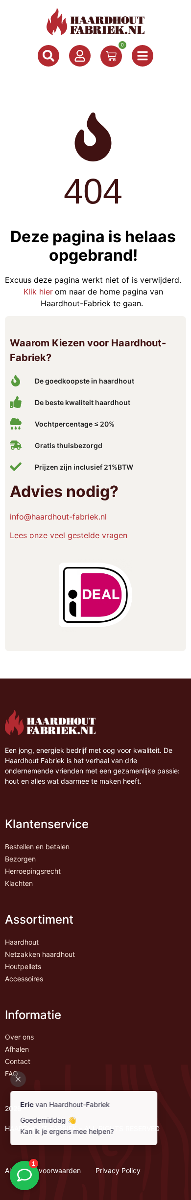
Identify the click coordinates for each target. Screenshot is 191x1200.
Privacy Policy (118, 1170)
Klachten (19, 883)
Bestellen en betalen (37, 846)
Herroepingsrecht (33, 871)
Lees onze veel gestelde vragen (68, 535)
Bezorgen (20, 859)
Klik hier (38, 291)
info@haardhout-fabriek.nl (58, 516)
